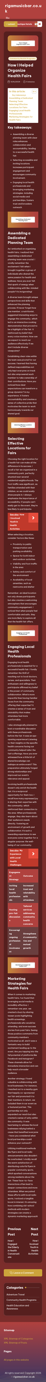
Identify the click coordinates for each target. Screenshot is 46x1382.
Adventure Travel (16, 1294)
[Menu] (7, 18)
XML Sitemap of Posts (15, 1342)
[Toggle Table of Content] (33, 91)
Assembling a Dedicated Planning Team (21, 99)
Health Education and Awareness (18, 1307)
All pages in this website (16, 1359)
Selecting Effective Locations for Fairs (18, 106)
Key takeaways (19, 95)
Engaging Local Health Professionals (19, 112)
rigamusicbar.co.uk (23, 8)
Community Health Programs (22, 58)
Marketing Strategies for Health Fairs (21, 118)
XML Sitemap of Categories (18, 1338)
